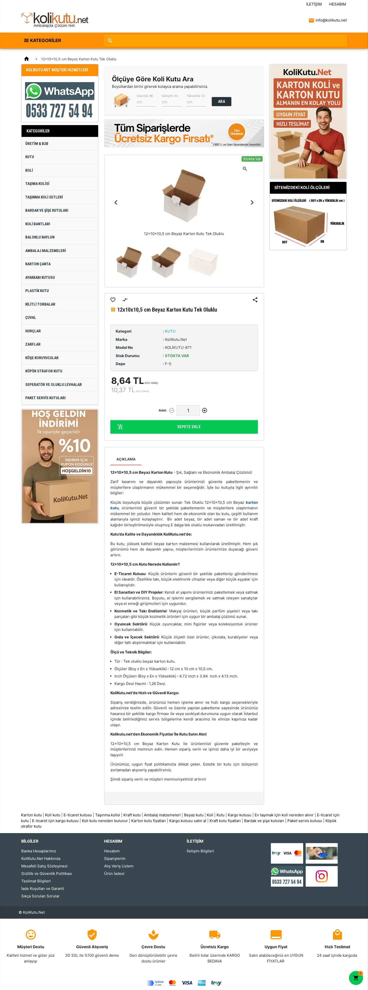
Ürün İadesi (114, 873)
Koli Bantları (37, 224)
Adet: (163, 410)
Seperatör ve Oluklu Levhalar (53, 384)
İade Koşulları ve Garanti (42, 888)
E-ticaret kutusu (78, 815)
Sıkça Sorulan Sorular (40, 896)
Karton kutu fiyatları (148, 820)
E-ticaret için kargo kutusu (55, 820)
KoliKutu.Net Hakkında (40, 858)
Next (252, 202)
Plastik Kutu (37, 291)
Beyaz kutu (194, 815)
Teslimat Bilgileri (36, 881)
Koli (29, 170)
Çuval (30, 317)
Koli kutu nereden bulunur (105, 820)
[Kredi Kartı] (287, 853)
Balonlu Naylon (40, 237)
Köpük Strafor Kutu (43, 371)
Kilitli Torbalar (40, 304)
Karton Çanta (38, 264)
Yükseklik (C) (196, 96)
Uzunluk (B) (145, 96)
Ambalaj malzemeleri (162, 815)
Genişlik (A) (170, 96)
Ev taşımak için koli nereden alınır (284, 815)
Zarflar (33, 344)
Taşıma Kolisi (37, 183)
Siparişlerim (114, 858)
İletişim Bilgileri (200, 851)
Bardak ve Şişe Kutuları (46, 210)
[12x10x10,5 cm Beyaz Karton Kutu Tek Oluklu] (128, 262)
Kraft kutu (132, 815)
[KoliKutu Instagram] (322, 876)
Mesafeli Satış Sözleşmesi (44, 866)
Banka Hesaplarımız (38, 851)
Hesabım (337, 4)
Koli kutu (52, 815)
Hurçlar (33, 331)
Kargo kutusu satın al (187, 820)
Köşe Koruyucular (42, 358)
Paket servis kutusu (304, 820)
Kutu (29, 157)
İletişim (314, 4)
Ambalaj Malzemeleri (45, 251)
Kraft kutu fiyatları (225, 820)
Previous (116, 202)
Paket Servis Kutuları (45, 398)
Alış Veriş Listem (118, 866)
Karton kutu (31, 815)
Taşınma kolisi (107, 815)
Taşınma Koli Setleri (44, 197)
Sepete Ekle (189, 426)
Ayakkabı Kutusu (40, 277)
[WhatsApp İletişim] (287, 876)
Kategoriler (45, 40)
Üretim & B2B (36, 143)
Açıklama (125, 459)
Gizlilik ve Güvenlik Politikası (46, 873)
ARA (221, 101)
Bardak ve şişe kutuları (264, 820)
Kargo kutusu (239, 815)
